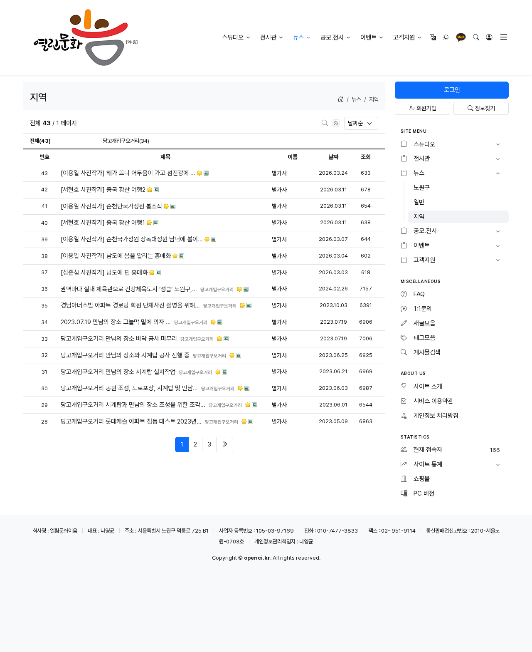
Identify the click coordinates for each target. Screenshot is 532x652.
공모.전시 (332, 37)
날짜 (333, 157)
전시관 (268, 37)
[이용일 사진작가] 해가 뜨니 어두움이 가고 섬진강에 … (129, 173)
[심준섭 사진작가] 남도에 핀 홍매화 (105, 272)
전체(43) (40, 140)
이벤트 (368, 37)
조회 (366, 157)
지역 (419, 217)
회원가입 (425, 108)
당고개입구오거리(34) (126, 140)
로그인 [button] (452, 90)
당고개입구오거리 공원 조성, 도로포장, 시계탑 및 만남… (130, 388)
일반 (419, 202)
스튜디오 (233, 37)
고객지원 (404, 37)
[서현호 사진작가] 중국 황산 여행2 (104, 189)
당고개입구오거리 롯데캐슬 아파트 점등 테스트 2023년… (132, 421)
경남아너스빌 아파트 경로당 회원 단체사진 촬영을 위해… (131, 305)
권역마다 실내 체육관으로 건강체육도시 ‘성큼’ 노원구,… (130, 289)
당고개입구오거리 (217, 289)
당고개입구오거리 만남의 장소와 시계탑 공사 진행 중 (126, 355)
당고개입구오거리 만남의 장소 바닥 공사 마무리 (120, 338)
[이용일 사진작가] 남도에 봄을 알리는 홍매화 (116, 256)
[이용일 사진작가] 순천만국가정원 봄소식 (112, 206)
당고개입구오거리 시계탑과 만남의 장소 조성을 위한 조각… (134, 405)
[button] (452, 144)
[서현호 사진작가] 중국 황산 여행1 (104, 222)
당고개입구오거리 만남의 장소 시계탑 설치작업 (119, 371)
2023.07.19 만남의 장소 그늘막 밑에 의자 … (116, 322)
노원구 (422, 187)
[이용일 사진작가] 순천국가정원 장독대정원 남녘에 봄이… (132, 239)
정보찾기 (484, 108)
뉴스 (298, 37)
